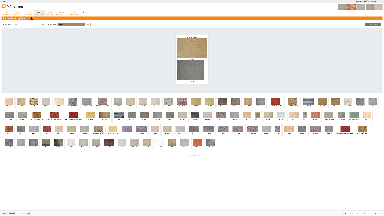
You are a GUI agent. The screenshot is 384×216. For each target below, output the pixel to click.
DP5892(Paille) (113, 133)
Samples (39, 13)
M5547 (83, 147)
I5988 (155, 133)
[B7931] (194, 129)
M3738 (222, 105)
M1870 (366, 119)
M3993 (96, 147)
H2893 (168, 105)
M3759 (47, 133)
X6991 (71, 147)
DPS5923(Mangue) (37, 119)
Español (373, 1)
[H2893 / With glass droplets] (168, 101)
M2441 (8, 133)
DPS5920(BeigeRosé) (103, 105)
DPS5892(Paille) (362, 133)
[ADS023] (302, 129)
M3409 (248, 105)
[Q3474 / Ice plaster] (277, 129)
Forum (50, 13)
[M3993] (96, 142)
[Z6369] (159, 142)
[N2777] (305, 115)
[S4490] (237, 129)
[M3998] (104, 115)
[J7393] (289, 129)
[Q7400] (348, 101)
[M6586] (182, 115)
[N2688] (9, 115)
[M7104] (22, 115)
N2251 (266, 133)
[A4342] (34, 101)
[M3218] (46, 101)
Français (358, 1)
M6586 (182, 119)
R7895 (119, 119)
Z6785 (234, 119)
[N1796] (122, 142)
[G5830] (281, 115)
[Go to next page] (375, 213)
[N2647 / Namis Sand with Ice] (90, 115)
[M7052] (370, 7)
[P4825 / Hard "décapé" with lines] (223, 129)
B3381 (21, 105)
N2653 (221, 119)
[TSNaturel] (341, 115)
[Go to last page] (380, 213)
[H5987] (170, 115)
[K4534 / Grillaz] (21, 129)
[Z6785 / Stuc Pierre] (234, 115)
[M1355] (342, 7)
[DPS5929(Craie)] (98, 129)
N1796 (122, 147)
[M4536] (132, 115)
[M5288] (209, 101)
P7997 (127, 133)
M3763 (84, 133)
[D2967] (322, 101)
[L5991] (144, 115)
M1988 (34, 133)
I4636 (131, 105)
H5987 (170, 119)
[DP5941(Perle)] (87, 101)
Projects (28, 13)
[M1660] (134, 142)
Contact (75, 13)
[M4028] (167, 129)
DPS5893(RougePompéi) (73, 119)
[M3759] (47, 129)
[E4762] (208, 129)
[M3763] (84, 129)
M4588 (195, 119)
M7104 (22, 119)
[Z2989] (184, 142)
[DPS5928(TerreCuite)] (54, 115)
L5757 (59, 133)
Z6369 (159, 147)
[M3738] (222, 101)
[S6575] (197, 142)
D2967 (322, 105)
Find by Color (52, 24)
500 (21, 213)
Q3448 (146, 147)
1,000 (27, 213)
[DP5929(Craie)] (328, 115)
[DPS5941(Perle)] (72, 101)
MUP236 (9, 147)
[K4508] (235, 101)
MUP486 (315, 119)
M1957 (210, 147)
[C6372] (155, 101)
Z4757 (34, 147)
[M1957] (210, 142)
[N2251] (266, 129)
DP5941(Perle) (87, 105)
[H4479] (207, 115)
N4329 (260, 105)
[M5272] (335, 101)
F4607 (373, 105)
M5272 (335, 105)
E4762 (208, 133)
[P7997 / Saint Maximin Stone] (127, 129)
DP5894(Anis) (354, 119)
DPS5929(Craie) (98, 133)
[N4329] (260, 101)
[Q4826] (315, 129)
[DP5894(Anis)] (354, 115)
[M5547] (83, 142)
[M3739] (109, 142)
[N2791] (59, 101)
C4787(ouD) (182, 105)
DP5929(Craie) (329, 119)
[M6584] (9, 101)
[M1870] (367, 115)
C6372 (156, 105)
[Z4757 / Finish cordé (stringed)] (33, 142)
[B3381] (21, 101)
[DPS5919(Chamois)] (292, 101)
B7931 (194, 133)
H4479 (207, 119)
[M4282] (157, 115)
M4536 (131, 119)
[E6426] (180, 129)
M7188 (21, 147)
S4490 (238, 133)
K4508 (235, 105)
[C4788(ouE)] (252, 129)
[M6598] (143, 101)
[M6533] (71, 129)
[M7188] (21, 142)
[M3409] (248, 101)
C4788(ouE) (252, 133)
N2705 (196, 105)
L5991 (144, 119)
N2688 (9, 119)
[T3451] (247, 115)
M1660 (134, 147)
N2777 (305, 119)
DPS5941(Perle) (73, 105)
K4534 (21, 133)
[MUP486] (315, 115)
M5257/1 (329, 133)
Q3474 (277, 133)
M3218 (46, 105)
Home (6, 13)
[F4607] (372, 101)
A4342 (33, 105)
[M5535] (294, 115)
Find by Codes (7, 24)
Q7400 (348, 105)
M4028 (167, 133)
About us (61, 13)
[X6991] (71, 142)
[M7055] (361, 7)
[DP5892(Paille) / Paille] (112, 129)
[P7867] (46, 142)
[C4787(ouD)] (182, 101)
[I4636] (130, 101)
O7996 (141, 133)
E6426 (180, 133)
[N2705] (196, 101)
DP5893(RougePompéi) (345, 133)
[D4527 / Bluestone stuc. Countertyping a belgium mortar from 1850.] (360, 101)
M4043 (118, 105)
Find (43, 24)
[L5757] (59, 129)
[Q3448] (147, 142)
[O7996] (141, 129)
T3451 (247, 119)
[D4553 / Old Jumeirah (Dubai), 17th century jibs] (257, 115)
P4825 (223, 133)
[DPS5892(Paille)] (362, 129)
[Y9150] (308, 101)
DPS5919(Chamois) (292, 105)
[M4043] (118, 101)
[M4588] (195, 115)
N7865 (58, 147)
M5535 (294, 119)
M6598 (143, 105)
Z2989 (184, 147)
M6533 (71, 133)
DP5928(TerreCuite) (275, 105)
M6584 (8, 105)
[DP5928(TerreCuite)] (275, 101)
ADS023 (302, 133)
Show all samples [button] (373, 25)
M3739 (109, 147)
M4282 (157, 119)
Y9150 (308, 105)
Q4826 (315, 133)
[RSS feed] (31, 18)
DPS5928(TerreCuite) (54, 119)
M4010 (172, 147)
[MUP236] (9, 142)
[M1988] (34, 129)
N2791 (59, 105)
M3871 (268, 119)
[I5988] (378, 7)
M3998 (104, 119)
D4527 (360, 105)
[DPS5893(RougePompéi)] (73, 115)
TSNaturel (341, 119)
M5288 (209, 105)
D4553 (257, 119)
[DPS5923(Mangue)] (36, 115)
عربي (380, 1)
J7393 (289, 133)
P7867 (46, 147)
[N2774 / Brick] (351, 7)
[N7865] (58, 142)
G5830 (281, 119)
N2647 (90, 119)
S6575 (197, 147)
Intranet (3, 1)
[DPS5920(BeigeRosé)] (102, 101)
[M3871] (268, 115)
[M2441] (9, 129)
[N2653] (221, 115)
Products (16, 13)
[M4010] (172, 142)
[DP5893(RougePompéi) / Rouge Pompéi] (345, 129)
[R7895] (119, 115)
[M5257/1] (329, 129)
